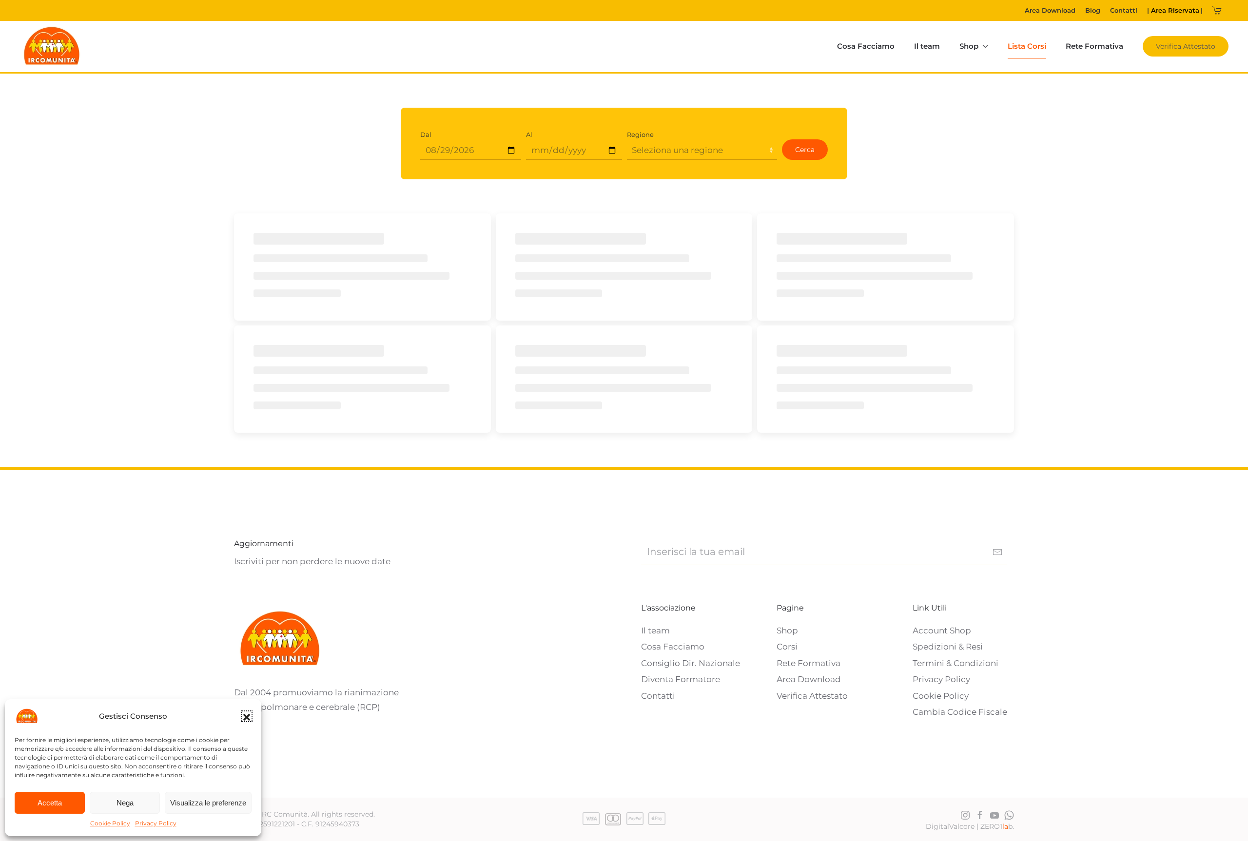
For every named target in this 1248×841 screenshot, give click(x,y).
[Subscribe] (997, 551)
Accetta (50, 803)
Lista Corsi (1027, 46)
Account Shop (942, 630)
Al (529, 134)
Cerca (805, 149)
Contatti (1123, 10)
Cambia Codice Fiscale (960, 712)
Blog (1092, 10)
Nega (125, 803)
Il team (927, 46)
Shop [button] (968, 46)
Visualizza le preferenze (208, 803)
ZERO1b (996, 826)
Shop (787, 630)
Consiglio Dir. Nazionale (690, 663)
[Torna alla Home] (52, 46)
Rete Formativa (1094, 46)
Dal (425, 134)
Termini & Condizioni (955, 663)
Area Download (1050, 10)
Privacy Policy (155, 823)
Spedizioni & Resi (948, 646)
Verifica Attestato (1185, 46)
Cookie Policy (110, 823)
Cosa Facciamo (866, 46)
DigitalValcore (950, 826)
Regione (640, 134)
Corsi (787, 646)
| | (1175, 10)
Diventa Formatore (680, 679)
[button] (247, 716)
